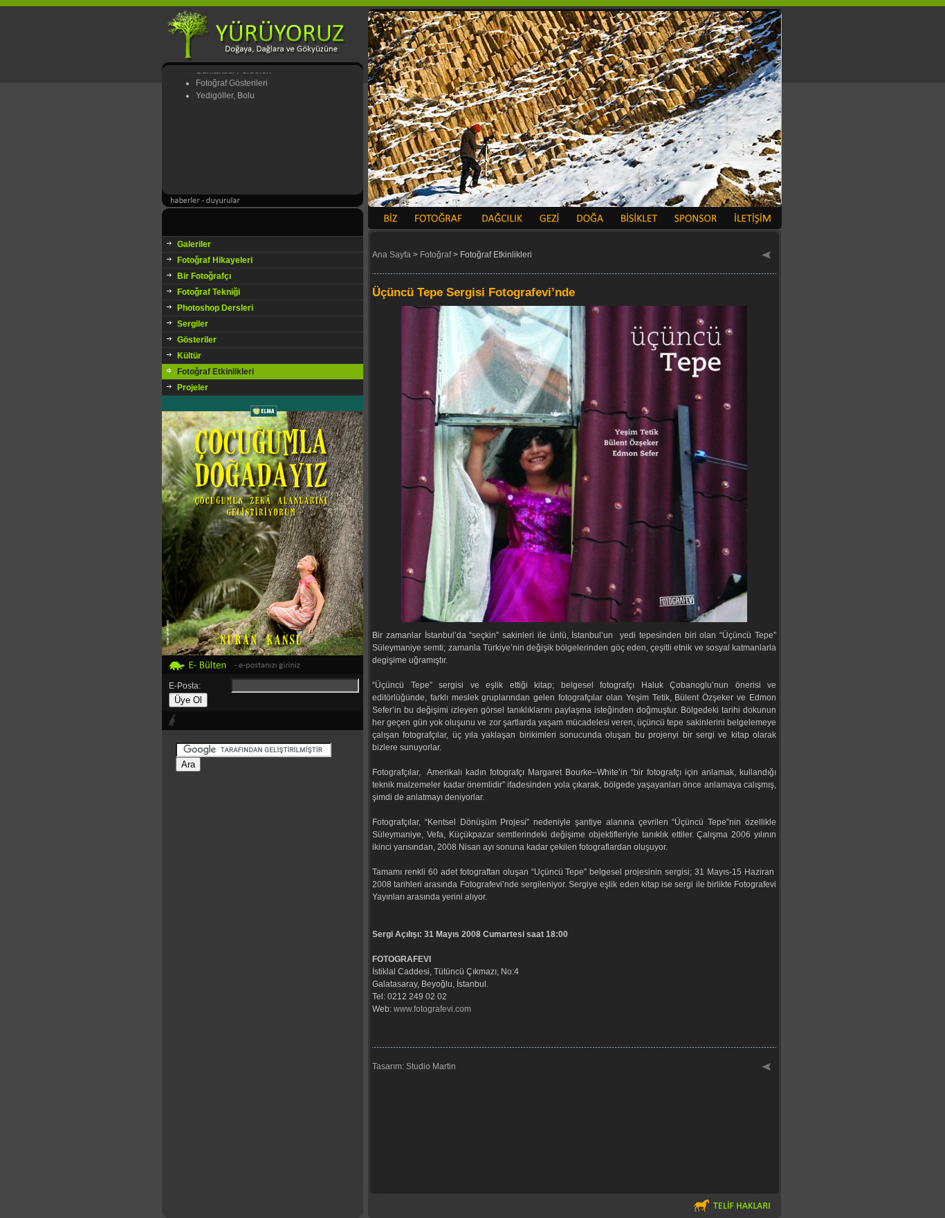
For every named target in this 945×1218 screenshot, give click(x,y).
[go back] (767, 256)
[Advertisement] (262, 979)
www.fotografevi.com (432, 1009)
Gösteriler (197, 340)
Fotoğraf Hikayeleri (215, 260)
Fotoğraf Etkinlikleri (215, 371)
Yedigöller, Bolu (225, 84)
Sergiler (192, 324)
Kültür (189, 356)
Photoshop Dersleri (215, 308)
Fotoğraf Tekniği (208, 292)
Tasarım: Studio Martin (414, 1066)
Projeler (192, 387)
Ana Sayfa (391, 255)
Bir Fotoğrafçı (204, 276)
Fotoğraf (435, 255)
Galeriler (194, 244)
